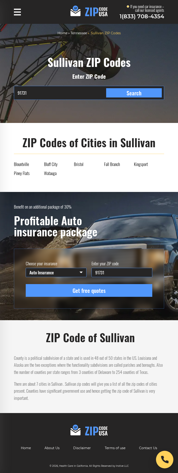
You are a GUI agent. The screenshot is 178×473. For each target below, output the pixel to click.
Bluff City (50, 164)
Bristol (78, 164)
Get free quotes (89, 290)
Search (134, 93)
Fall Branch (112, 164)
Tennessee (78, 33)
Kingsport (141, 164)
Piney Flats (22, 173)
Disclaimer (82, 448)
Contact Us (148, 448)
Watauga (50, 173)
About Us (52, 448)
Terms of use (115, 448)
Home (62, 33)
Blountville (21, 164)
